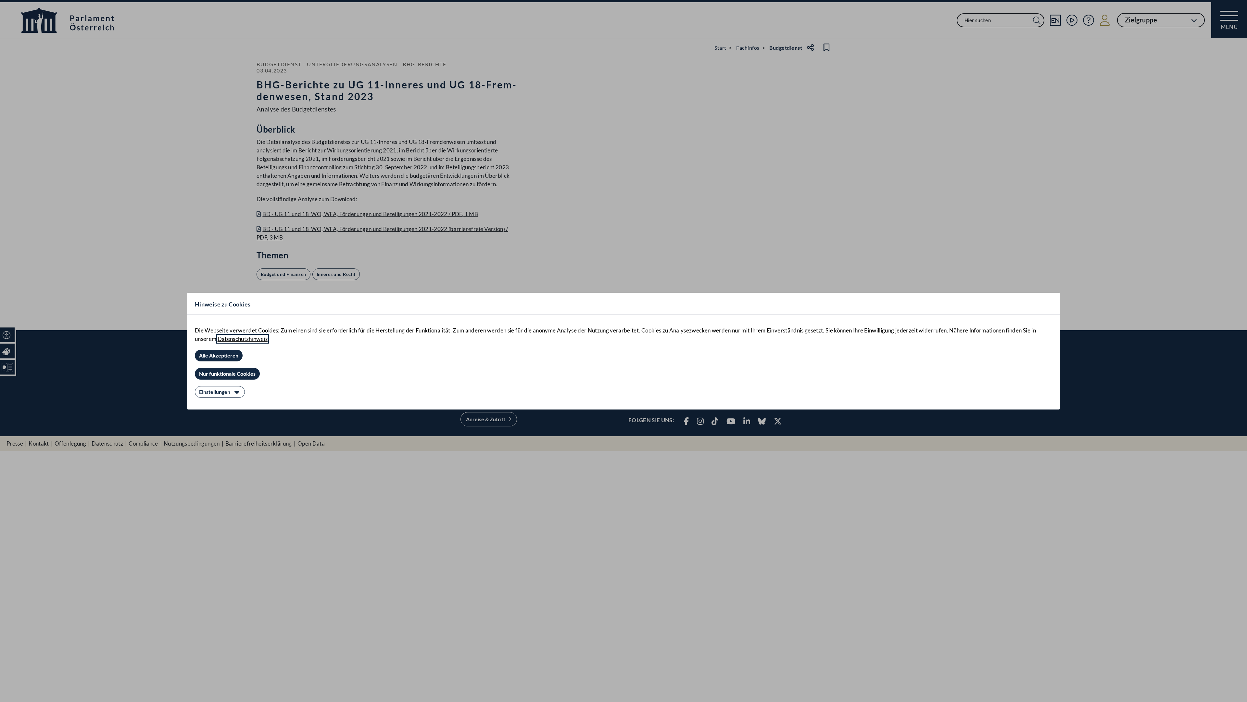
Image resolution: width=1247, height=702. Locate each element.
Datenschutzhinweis (243, 338)
